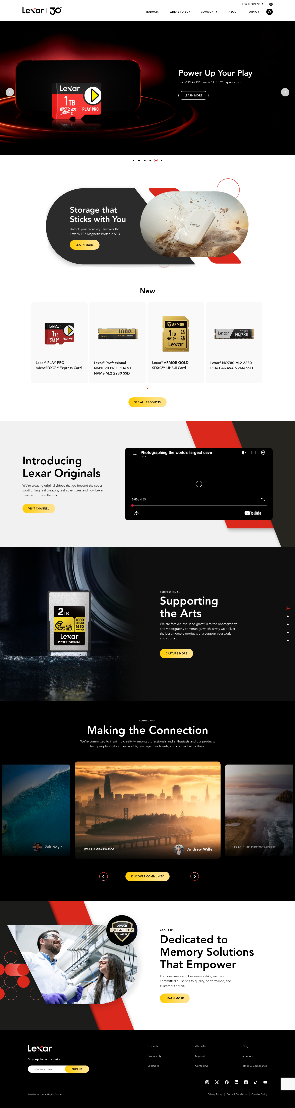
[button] (133, 160)
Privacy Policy (215, 1094)
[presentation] (10, 92)
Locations (153, 1066)
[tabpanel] (59, 342)
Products (153, 1046)
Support (200, 1056)
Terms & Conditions (237, 1094)
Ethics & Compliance (254, 1066)
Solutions (247, 1056)
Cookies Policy (259, 1094)
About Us (200, 1046)
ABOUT (233, 12)
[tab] (147, 388)
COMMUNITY (209, 12)
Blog (245, 1046)
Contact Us (202, 1066)
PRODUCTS (152, 12)
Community (154, 1056)
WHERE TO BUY (180, 12)
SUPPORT (255, 12)
